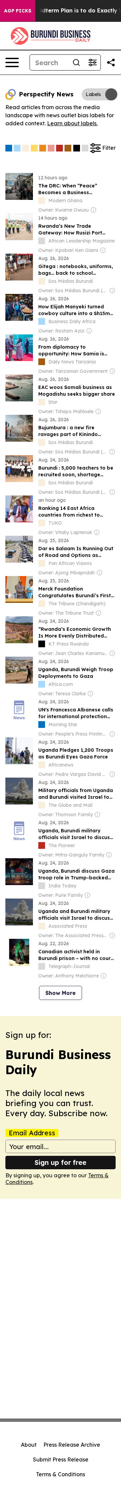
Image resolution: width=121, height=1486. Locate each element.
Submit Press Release (60, 1459)
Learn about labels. (72, 123)
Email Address (32, 1133)
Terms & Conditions (60, 1474)
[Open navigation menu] (12, 62)
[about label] (41, 200)
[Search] (76, 62)
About (29, 1444)
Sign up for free (60, 1162)
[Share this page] (111, 62)
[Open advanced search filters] (92, 62)
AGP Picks (17, 11)
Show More (60, 993)
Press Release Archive (71, 1444)
